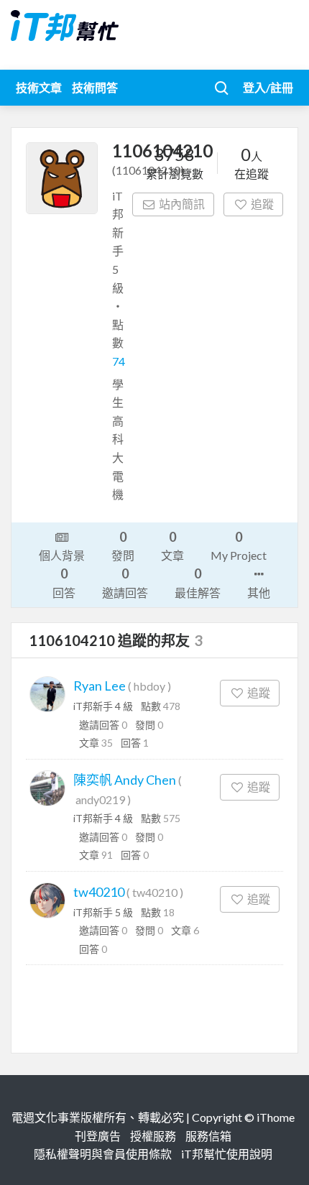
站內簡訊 (182, 204)
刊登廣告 (98, 1136)
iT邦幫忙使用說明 (226, 1154)
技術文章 (39, 87)
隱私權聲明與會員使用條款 (103, 1154)
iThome (276, 1117)
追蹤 (262, 204)
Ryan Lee (99, 685)
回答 (63, 582)
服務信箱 (208, 1136)
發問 (122, 545)
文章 (172, 545)
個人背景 (62, 555)
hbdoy (149, 686)
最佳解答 (198, 582)
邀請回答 (125, 582)
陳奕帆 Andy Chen (124, 780)
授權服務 (153, 1136)
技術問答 (95, 87)
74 (118, 361)
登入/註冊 (268, 87)
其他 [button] (258, 592)
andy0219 (100, 799)
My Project (239, 545)
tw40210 (98, 892)
